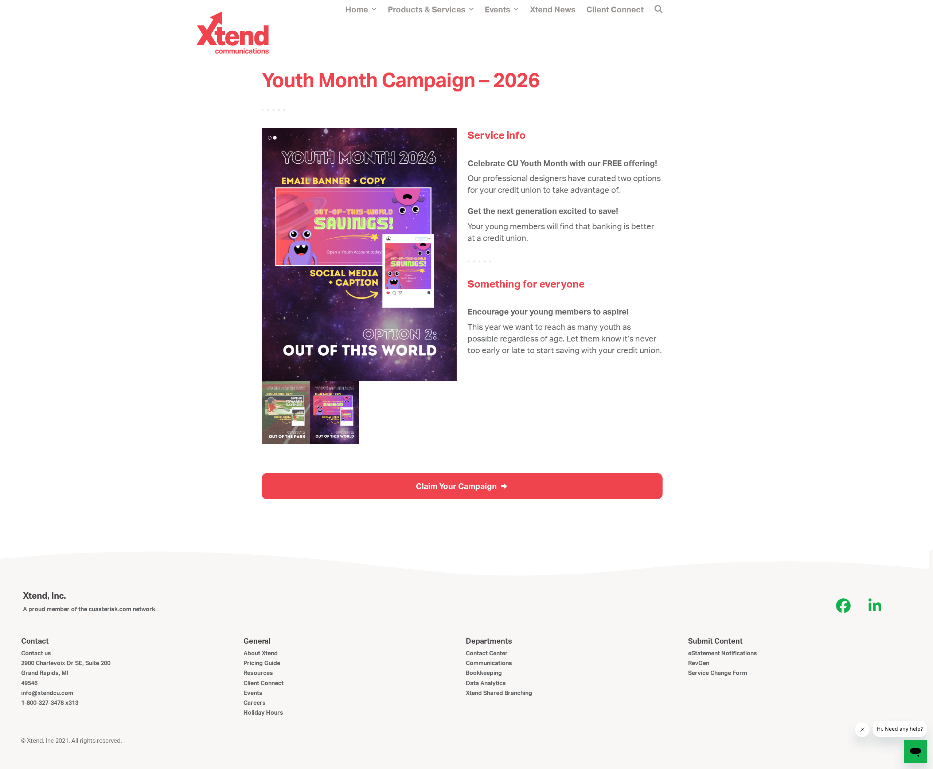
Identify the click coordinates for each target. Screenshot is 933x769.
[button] (658, 9)
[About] (232, 32)
